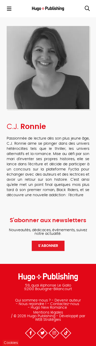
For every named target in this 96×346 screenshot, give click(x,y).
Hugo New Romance (49, 307)
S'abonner (48, 246)
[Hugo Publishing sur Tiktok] (65, 333)
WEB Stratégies (48, 320)
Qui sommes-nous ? (33, 300)
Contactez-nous (64, 304)
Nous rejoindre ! (32, 304)
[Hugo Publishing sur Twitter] (42, 333)
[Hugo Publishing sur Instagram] (53, 333)
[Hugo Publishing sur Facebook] (30, 333)
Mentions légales (48, 312)
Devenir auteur (68, 300)
